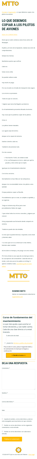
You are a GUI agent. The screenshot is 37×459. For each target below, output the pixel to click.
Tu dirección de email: (12, 335)
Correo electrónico (8, 401)
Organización (12, 12)
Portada (4, 12)
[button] (34, 3)
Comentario (6, 368)
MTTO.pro (10, 3)
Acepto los (20, 343)
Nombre (5, 393)
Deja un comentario (9, 34)
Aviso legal (32, 454)
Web (3, 410)
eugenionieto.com (17, 297)
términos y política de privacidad (23, 343)
